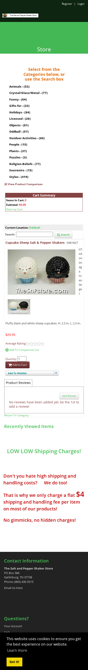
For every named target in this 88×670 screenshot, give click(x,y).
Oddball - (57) (19, 131)
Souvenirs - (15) (20, 170)
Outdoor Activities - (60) (27, 138)
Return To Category (16, 415)
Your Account (13, 626)
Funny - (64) (18, 99)
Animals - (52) (19, 86)
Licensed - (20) (20, 119)
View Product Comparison (25, 184)
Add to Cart (19, 365)
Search (64, 234)
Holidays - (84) (19, 112)
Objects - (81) (19, 125)
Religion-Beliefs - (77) (25, 164)
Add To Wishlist (17, 373)
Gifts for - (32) (19, 106)
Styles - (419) (18, 177)
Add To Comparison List (24, 350)
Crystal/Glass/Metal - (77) (28, 93)
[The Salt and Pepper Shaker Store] (20, 15)
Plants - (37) (18, 151)
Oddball (34, 228)
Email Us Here (13, 588)
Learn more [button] (17, 650)
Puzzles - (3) (18, 157)
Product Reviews (18, 382)
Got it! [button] (14, 662)
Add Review (69, 395)
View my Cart (14, 209)
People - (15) (18, 144)
